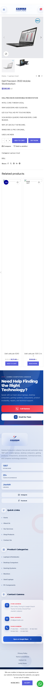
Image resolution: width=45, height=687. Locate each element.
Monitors (6, 574)
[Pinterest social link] (13, 163)
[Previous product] (36, 76)
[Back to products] (39, 76)
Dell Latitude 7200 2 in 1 (33, 355)
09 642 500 (14, 631)
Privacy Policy (22, 653)
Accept (27, 683)
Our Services (8, 529)
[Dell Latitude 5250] (12, 265)
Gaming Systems (9, 568)
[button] (4, 37)
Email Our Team (25, 417)
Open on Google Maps (20, 639)
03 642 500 (24, 631)
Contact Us (7, 540)
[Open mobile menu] (4, 9)
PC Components (9, 585)
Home (4, 76)
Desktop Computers (10, 562)
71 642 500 (14, 629)
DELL (3, 158)
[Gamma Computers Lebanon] (14, 439)
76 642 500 (24, 629)
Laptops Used (13, 76)
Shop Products (8, 534)
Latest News (22, 663)
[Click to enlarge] (6, 53)
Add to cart (19, 140)
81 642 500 (33, 629)
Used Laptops (8, 579)
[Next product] (41, 76)
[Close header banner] (42, 2)
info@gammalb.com (17, 620)
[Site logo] (23, 9)
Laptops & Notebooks (11, 557)
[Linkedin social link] (16, 163)
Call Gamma (25, 409)
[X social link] (10, 163)
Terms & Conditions (22, 657)
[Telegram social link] (19, 163)
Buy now (34, 140)
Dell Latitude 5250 (12, 354)
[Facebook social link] (8, 163)
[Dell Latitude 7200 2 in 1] (33, 265)
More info (15, 683)
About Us (6, 523)
